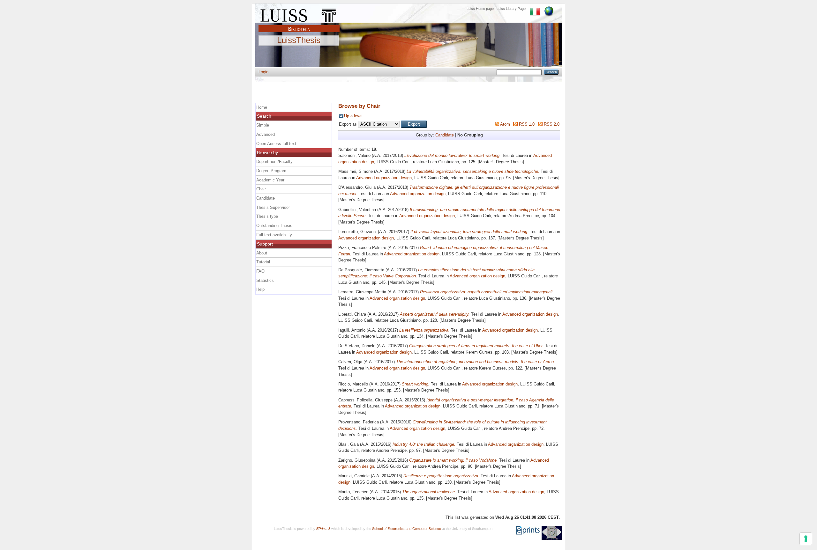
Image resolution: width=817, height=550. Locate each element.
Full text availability (274, 234)
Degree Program (271, 170)
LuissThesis (298, 40)
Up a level (353, 116)
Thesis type (267, 216)
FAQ (260, 271)
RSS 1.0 (527, 124)
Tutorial (263, 262)
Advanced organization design (384, 177)
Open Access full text (276, 143)
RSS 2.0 (551, 124)
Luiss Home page (480, 9)
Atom (505, 124)
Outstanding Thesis (274, 225)
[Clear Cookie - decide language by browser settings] (549, 9)
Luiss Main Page (299, 14)
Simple (262, 125)
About (261, 253)
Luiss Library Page (511, 9)
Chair (261, 189)
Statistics (265, 280)
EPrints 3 (323, 529)
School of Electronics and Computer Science (406, 529)
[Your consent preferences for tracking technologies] (806, 539)
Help (260, 289)
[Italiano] (534, 9)
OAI (552, 533)
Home (261, 107)
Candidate (444, 135)
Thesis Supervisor (273, 207)
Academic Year (270, 180)
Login (263, 72)
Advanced (265, 134)
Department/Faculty (274, 161)
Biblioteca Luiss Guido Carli (299, 25)
